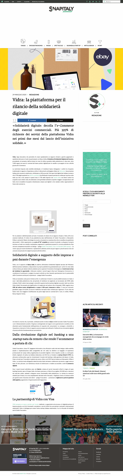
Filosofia (6, 1)
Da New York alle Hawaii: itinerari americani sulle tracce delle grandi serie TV (96, 373)
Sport (100, 45)
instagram (98, 461)
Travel (86, 368)
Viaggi (23, 45)
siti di (34, 175)
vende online (57, 177)
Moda (48, 45)
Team (13, 1)
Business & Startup (73, 45)
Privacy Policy (81, 473)
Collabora (26, 1)
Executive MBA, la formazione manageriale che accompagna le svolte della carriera (96, 337)
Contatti (19, 1)
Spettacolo (58, 45)
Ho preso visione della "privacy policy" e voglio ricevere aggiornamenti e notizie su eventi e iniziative (96, 221)
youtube (98, 454)
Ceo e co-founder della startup (62, 246)
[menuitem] (6, 1)
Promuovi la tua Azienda (38, 1)
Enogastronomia (36, 45)
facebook (98, 452)
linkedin (98, 459)
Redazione (96, 115)
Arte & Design (89, 45)
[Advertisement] (61, 26)
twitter (98, 456)
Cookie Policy (89, 473)
